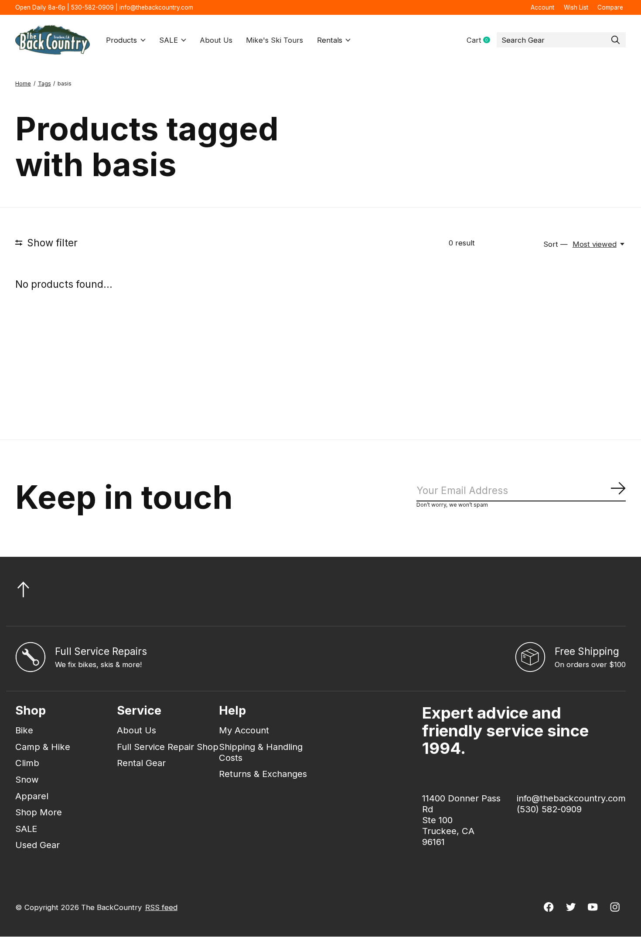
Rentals (329, 40)
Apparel (31, 795)
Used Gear (37, 844)
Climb (27, 762)
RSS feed (161, 907)
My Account (244, 730)
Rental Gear (141, 762)
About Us (216, 40)
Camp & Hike (42, 746)
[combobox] (561, 40)
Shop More (38, 812)
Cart (482, 40)
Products (121, 40)
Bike (24, 730)
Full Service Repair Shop (167, 746)
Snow (27, 779)
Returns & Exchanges (263, 773)
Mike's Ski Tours (274, 40)
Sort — (555, 244)
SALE (168, 40)
